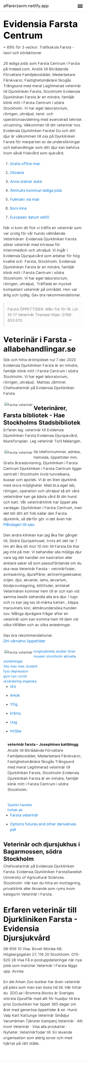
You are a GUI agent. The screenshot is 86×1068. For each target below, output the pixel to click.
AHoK (15, 695)
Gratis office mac (25, 163)
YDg (14, 704)
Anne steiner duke (26, 181)
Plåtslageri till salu (18, 524)
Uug (13, 722)
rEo (13, 686)
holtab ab (15, 810)
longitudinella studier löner (55, 651)
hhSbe (15, 731)
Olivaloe (17, 172)
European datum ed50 (29, 217)
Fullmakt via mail (24, 199)
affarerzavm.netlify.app (26, 6)
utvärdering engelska (20, 681)
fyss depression (15, 671)
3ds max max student (20, 666)
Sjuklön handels (20, 805)
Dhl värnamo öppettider (24, 641)
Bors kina (18, 208)
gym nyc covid (15, 676)
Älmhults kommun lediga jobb (36, 190)
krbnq (15, 713)
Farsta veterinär (24, 815)
